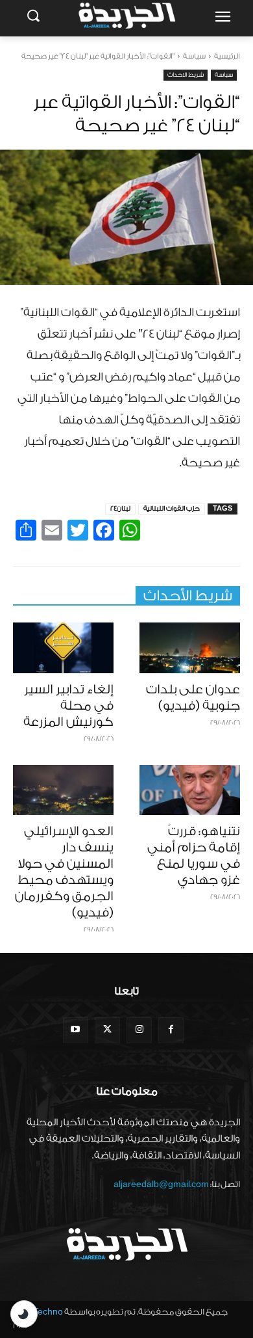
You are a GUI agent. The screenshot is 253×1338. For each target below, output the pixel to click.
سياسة (194, 56)
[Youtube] (75, 1030)
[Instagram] (139, 1030)
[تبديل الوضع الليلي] (24, 1314)
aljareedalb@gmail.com (161, 1184)
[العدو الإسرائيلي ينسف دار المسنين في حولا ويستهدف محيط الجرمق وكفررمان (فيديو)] (63, 790)
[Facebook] (171, 1030)
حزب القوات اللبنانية (171, 509)
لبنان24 (120, 509)
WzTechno (41, 1312)
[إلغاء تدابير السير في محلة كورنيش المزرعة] (63, 647)
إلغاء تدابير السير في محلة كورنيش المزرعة (68, 705)
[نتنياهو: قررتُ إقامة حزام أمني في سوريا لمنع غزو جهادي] (189, 790)
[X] (107, 1030)
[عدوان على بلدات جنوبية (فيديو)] (189, 647)
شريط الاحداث (185, 75)
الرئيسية (227, 56)
